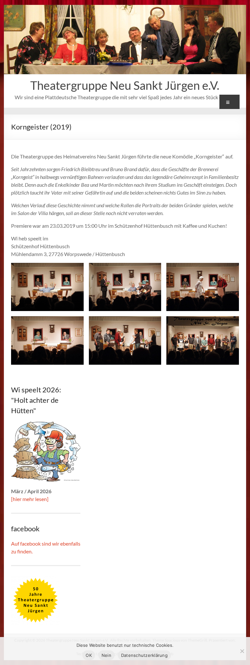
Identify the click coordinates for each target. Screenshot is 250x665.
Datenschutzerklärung (144, 655)
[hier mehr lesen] (30, 499)
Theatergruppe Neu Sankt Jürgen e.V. (124, 85)
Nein (106, 655)
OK (89, 655)
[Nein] (242, 651)
